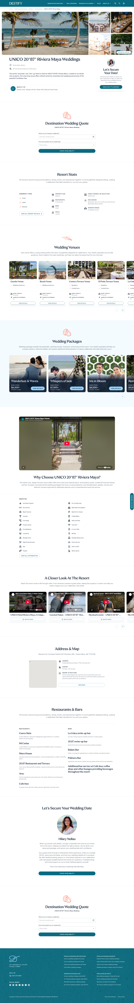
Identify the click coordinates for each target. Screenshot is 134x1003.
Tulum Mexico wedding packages (72, 967)
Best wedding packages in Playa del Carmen (108, 976)
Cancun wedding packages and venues (74, 961)
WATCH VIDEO (28, 620)
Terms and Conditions (110, 996)
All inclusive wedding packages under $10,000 (76, 984)
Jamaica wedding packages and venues (74, 958)
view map (81, 685)
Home (11, 9)
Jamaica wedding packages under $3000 (75, 976)
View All (123, 53)
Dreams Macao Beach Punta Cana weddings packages (111, 961)
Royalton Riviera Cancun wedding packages (108, 958)
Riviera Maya (38, 9)
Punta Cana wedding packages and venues (75, 964)
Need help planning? (111, 87)
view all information (29, 556)
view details (38, 388)
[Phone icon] (115, 3)
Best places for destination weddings (106, 982)
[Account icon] (124, 3)
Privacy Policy (121, 996)
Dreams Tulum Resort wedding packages (107, 964)
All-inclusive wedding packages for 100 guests (109, 984)
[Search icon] (119, 3)
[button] (116, 310)
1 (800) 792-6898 (16, 975)
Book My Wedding (132, 501)
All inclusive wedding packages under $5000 (75, 979)
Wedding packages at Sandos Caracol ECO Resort (109, 967)
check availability (67, 873)
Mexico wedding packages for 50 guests (107, 979)
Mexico (31, 9)
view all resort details (30, 213)
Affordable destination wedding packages (74, 982)
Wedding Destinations (21, 9)
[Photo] (45, 33)
